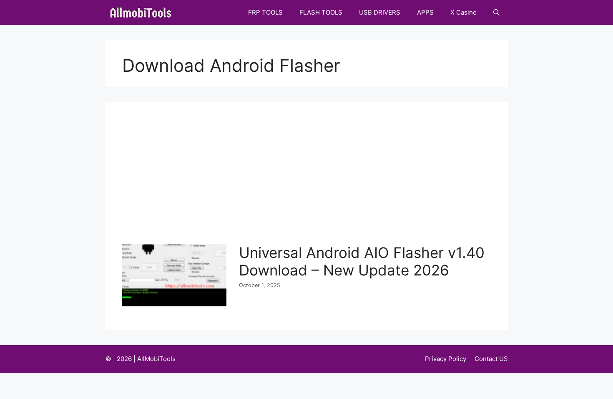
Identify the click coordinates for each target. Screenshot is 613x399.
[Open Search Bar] (496, 12)
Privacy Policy (445, 359)
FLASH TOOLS (320, 12)
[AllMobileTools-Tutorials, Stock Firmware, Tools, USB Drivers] (143, 12)
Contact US (491, 359)
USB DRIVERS (379, 12)
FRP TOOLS (265, 12)
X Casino (463, 12)
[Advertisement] (308, 181)
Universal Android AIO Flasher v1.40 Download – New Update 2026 (362, 261)
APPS (425, 12)
